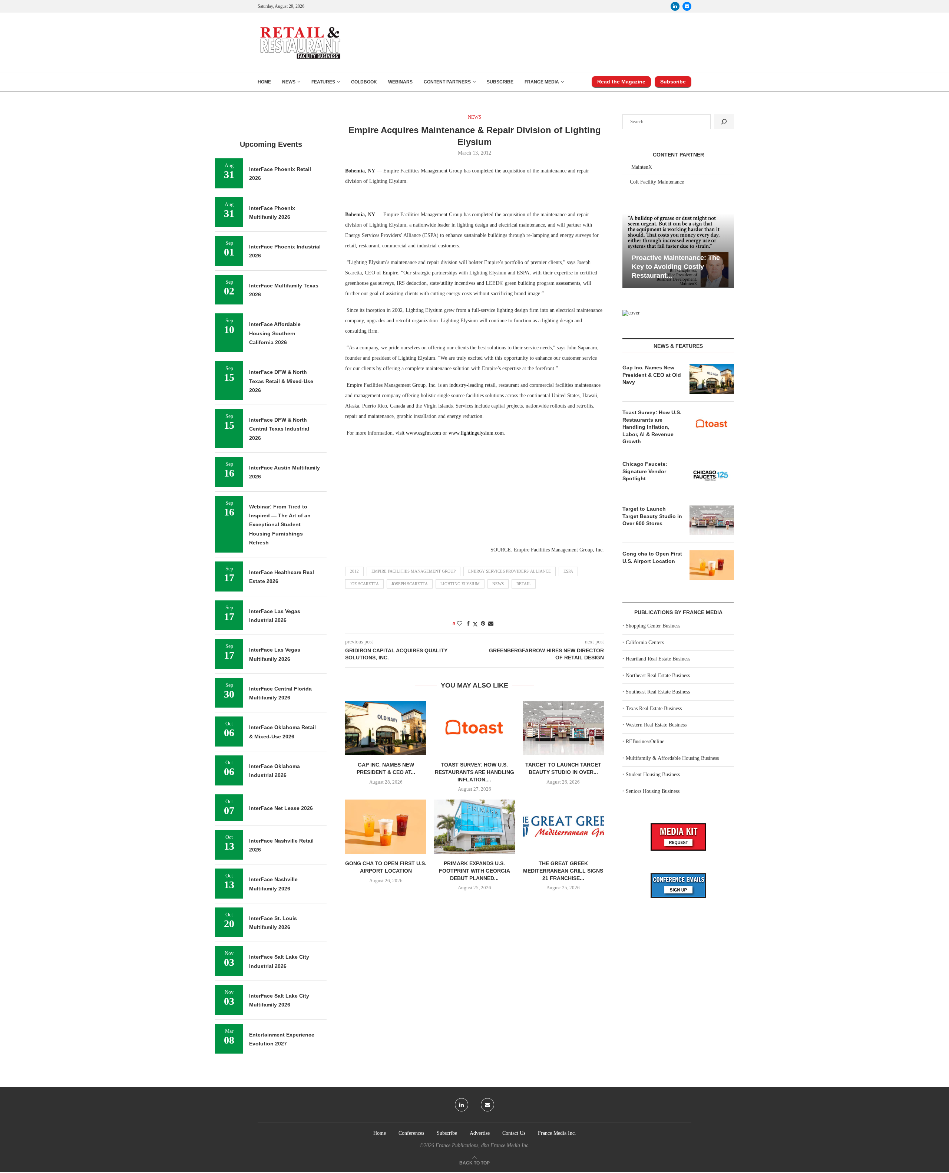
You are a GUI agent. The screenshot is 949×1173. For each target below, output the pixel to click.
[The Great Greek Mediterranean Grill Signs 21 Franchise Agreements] (563, 827)
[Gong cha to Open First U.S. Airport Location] (385, 827)
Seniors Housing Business (652, 791)
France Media (542, 82)
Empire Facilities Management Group (413, 571)
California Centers (645, 642)
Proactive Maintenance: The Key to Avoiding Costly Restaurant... (676, 267)
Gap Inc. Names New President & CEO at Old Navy (651, 375)
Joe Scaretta (364, 583)
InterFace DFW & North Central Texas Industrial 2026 (279, 429)
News (288, 82)
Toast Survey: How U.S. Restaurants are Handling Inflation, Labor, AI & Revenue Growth (651, 426)
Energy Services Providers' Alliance (509, 571)
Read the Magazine (621, 82)
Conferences (411, 1133)
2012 (354, 571)
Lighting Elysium (460, 583)
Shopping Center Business (653, 626)
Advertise (480, 1133)
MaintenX (641, 167)
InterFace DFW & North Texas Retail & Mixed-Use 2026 (281, 381)
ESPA (568, 571)
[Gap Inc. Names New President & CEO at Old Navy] (385, 728)
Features (323, 82)
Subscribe (500, 82)
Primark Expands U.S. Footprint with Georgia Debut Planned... (474, 870)
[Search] (724, 121)
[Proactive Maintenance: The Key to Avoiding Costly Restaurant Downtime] (678, 250)
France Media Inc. (557, 1133)
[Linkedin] (675, 6)
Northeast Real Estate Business (658, 675)
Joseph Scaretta (409, 583)
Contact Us (513, 1133)
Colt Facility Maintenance (657, 182)
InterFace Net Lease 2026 (281, 808)
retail (523, 583)
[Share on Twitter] (475, 624)
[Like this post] (459, 624)
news (498, 583)
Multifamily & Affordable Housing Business (672, 758)
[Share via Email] (490, 624)
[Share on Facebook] (468, 624)
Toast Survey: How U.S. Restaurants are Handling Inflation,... (474, 772)
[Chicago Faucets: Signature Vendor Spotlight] (712, 475)
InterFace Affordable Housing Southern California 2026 (275, 333)
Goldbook (364, 82)
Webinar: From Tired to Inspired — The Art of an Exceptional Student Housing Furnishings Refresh (280, 525)
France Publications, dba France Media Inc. (483, 1145)
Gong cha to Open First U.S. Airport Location (652, 557)
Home (264, 82)
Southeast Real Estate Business (658, 692)
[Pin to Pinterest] (483, 624)
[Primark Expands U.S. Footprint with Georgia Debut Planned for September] (474, 827)
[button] (629, 250)
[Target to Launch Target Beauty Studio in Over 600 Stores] (563, 728)
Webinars (400, 82)
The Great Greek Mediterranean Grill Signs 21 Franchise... (563, 870)
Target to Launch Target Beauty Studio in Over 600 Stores (652, 516)
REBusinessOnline (645, 741)
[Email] (686, 6)
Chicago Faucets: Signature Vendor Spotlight (644, 471)
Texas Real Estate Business (654, 708)
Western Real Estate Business (656, 725)
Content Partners (447, 82)
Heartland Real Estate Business (658, 659)
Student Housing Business (653, 774)
